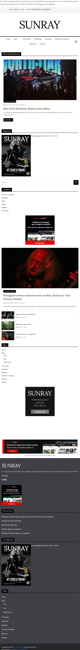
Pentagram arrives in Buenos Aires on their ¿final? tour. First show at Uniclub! (36, 297)
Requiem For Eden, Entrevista (25, 314)
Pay (5, 359)
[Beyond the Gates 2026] (8, 325)
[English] (3, 480)
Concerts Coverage (62, 39)
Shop (15, 39)
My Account (7, 362)
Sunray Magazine (21, 105)
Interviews (38, 39)
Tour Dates (27, 39)
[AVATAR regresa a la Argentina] (8, 335)
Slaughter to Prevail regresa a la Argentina (16, 533)
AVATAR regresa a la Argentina (41, 9)
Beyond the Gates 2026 (23, 324)
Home (8, 39)
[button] (18, 39)
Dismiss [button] (52, 4)
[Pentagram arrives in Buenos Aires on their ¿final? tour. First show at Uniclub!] (40, 268)
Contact (42, 44)
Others (4, 204)
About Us (33, 44)
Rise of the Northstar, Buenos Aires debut (27, 108)
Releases (48, 39)
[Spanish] (5, 480)
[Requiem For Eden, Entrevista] (8, 315)
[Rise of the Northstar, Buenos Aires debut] (40, 79)
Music (3, 201)
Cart (5, 356)
